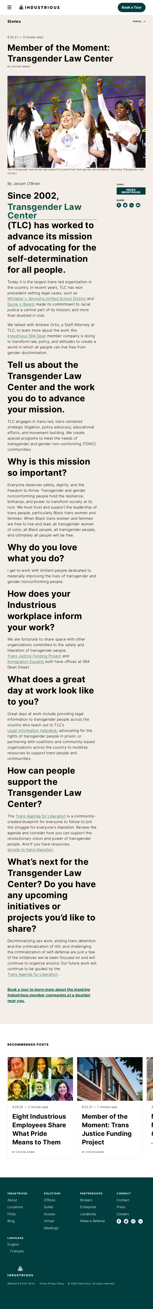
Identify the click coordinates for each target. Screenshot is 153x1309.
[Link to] (40, 1107)
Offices (49, 1200)
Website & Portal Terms (21, 1283)
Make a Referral (92, 1221)
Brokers (86, 1200)
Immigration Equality (25, 661)
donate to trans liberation (30, 850)
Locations (15, 1207)
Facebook (119, 1221)
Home (39, 7)
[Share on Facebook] (119, 205)
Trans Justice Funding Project (34, 656)
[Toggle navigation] (9, 7)
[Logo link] (25, 1271)
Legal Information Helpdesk (32, 730)
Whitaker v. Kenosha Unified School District (46, 298)
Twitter (126, 1221)
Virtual (49, 1221)
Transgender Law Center (44, 211)
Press (121, 1207)
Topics (137, 21)
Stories (14, 21)
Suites (49, 1207)
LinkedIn (140, 1221)
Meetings (51, 1228)
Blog (11, 1221)
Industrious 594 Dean (26, 336)
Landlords (88, 1214)
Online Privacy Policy (52, 1283)
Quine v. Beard (20, 304)
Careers (123, 1214)
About (12, 1200)
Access (49, 1214)
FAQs (11, 1214)
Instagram (133, 1221)
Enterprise (88, 1207)
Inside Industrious (130, 191)
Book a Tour (131, 7)
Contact (123, 1200)
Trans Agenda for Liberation (41, 816)
